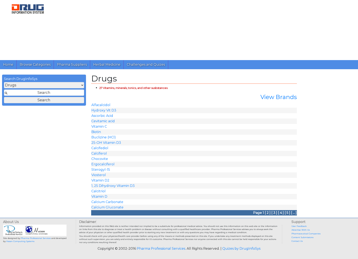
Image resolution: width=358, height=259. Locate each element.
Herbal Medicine (106, 65)
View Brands (278, 96)
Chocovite (99, 159)
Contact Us (297, 241)
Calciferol (99, 153)
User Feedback (299, 226)
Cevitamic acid (103, 121)
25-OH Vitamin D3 (106, 143)
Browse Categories (35, 65)
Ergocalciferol (103, 164)
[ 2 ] (268, 213)
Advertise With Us (300, 230)
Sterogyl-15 (100, 170)
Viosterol (98, 175)
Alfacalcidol (100, 105)
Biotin (96, 132)
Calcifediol (99, 148)
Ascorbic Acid (102, 116)
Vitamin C (99, 126)
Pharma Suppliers (72, 65)
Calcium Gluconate (107, 207)
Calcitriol (98, 191)
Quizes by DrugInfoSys (241, 249)
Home (8, 65)
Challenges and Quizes (146, 65)
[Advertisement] (180, 29)
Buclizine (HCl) (103, 137)
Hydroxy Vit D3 (103, 110)
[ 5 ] (287, 213)
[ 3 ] (274, 213)
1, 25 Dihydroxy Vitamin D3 (113, 186)
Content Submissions (302, 237)
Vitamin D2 (100, 180)
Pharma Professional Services (36, 238)
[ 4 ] (281, 213)
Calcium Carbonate (107, 202)
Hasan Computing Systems (20, 241)
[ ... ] (294, 213)
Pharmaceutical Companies (306, 233)
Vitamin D (99, 196)
